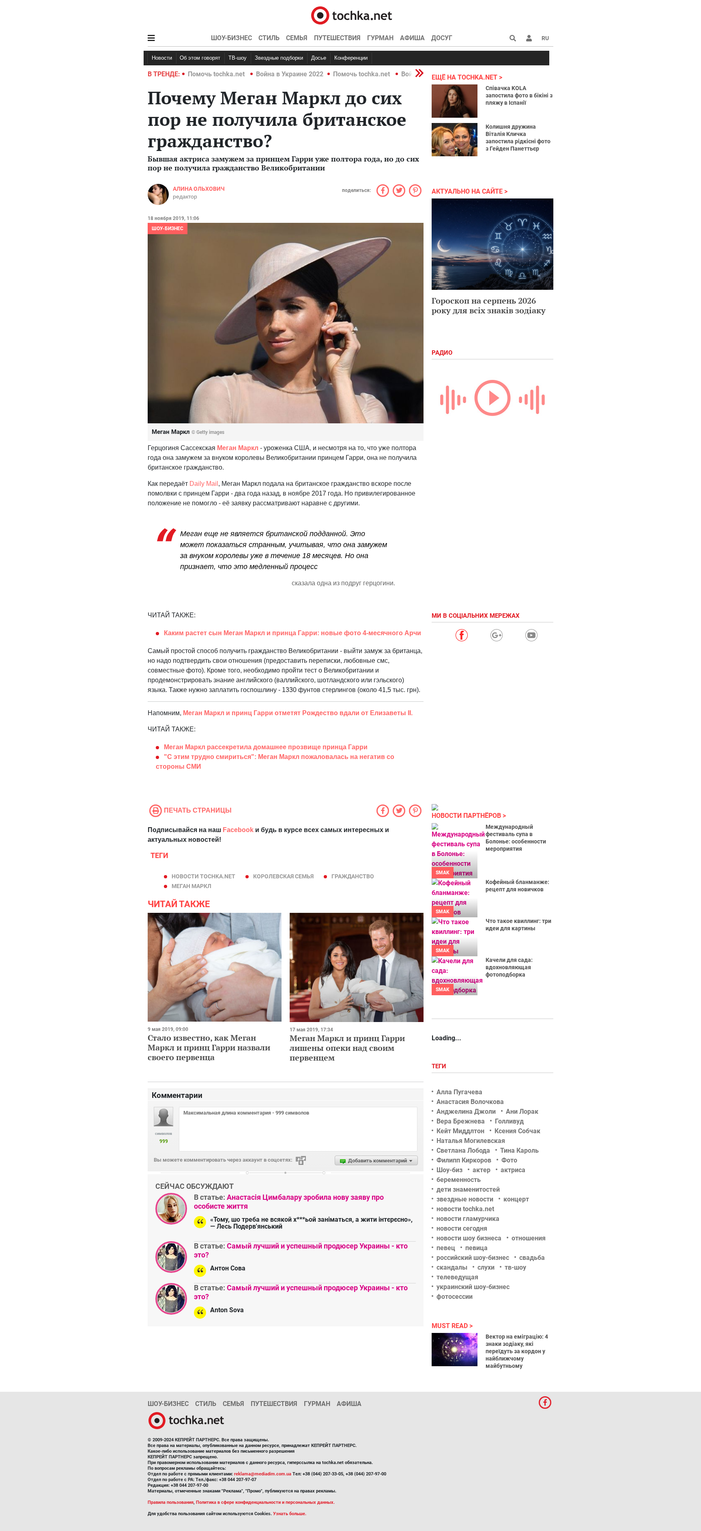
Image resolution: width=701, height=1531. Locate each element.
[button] (529, 38)
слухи (486, 1267)
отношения (529, 1238)
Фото (509, 1160)
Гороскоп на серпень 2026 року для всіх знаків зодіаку (489, 305)
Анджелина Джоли (466, 1111)
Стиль (269, 38)
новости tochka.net (203, 876)
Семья (296, 38)
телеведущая (457, 1277)
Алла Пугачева (459, 1092)
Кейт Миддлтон (460, 1131)
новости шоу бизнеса (469, 1238)
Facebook (238, 829)
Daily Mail (203, 483)
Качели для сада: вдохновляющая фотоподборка (509, 967)
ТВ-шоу (237, 58)
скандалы (452, 1267)
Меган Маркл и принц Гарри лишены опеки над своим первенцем (347, 1048)
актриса (513, 1170)
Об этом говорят (200, 58)
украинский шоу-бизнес (473, 1287)
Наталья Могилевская (471, 1141)
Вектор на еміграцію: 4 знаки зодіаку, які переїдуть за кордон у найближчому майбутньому (517, 1351)
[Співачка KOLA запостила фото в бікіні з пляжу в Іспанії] (454, 101)
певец (446, 1248)
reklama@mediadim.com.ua (262, 1474)
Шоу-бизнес (231, 38)
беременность (459, 1180)
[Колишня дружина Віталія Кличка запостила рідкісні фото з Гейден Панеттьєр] (454, 139)
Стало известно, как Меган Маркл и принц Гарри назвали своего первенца (209, 1047)
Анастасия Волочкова (470, 1102)
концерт (516, 1199)
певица (476, 1248)
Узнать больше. (289, 1513)
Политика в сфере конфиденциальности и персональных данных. (265, 1502)
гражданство (352, 876)
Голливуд (509, 1121)
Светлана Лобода (463, 1150)
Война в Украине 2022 (289, 74)
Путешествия (337, 38)
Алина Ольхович (199, 188)
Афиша (412, 38)
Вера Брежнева (461, 1121)
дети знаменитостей (468, 1189)
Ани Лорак (522, 1111)
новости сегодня (462, 1228)
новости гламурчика (468, 1219)
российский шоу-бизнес (473, 1257)
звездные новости (465, 1199)
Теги (440, 1066)
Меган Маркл (237, 447)
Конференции (351, 58)
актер (481, 1170)
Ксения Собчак (517, 1131)
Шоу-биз (449, 1170)
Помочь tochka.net (217, 74)
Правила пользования (171, 1502)
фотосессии (455, 1296)
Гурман (380, 38)
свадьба (532, 1257)
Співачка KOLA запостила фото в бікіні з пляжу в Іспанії (519, 95)
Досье (318, 58)
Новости (162, 58)
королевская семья (283, 876)
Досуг (441, 38)
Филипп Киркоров (464, 1160)
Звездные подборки (279, 58)
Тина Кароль (519, 1150)
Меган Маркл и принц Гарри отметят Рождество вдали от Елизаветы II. (298, 712)
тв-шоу (515, 1267)
